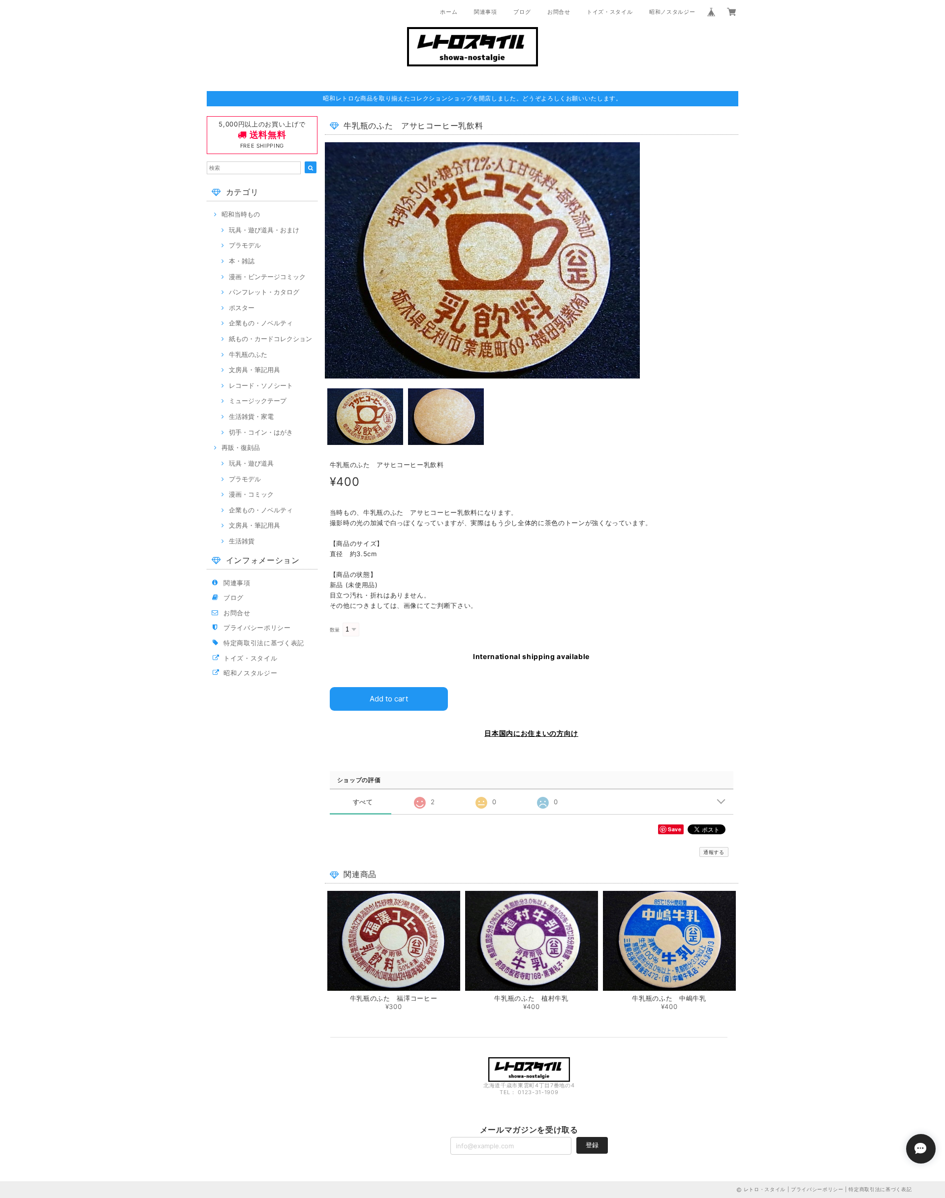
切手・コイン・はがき (261, 432)
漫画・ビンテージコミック (267, 277)
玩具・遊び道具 (251, 463)
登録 (592, 1145)
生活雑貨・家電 (251, 416)
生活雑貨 (241, 541)
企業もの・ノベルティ (261, 323)
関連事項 (485, 11)
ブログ (522, 11)
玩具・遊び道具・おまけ (264, 230)
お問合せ (558, 11)
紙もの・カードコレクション (270, 339)
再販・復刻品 (240, 447)
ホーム (448, 11)
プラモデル (245, 245)
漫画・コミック (251, 494)
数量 (335, 630)
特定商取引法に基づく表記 (263, 643)
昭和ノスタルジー (672, 11)
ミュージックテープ (257, 401)
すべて (363, 802)
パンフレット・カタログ (264, 292)
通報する (713, 852)
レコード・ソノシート (261, 385)
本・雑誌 (241, 261)
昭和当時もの (240, 214)
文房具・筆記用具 (254, 370)
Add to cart (389, 698)
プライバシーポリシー (257, 627)
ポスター (241, 308)
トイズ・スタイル (609, 11)
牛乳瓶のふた (248, 354)
